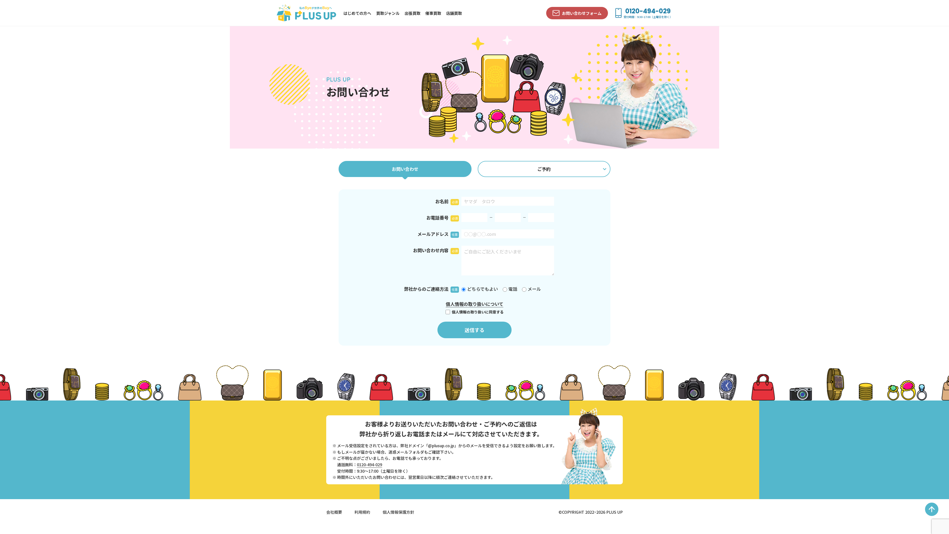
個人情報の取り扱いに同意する (477, 312)
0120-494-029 (369, 464)
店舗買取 (454, 13)
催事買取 (433, 13)
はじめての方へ (357, 13)
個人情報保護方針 (398, 512)
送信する (474, 330)
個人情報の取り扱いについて (474, 304)
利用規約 (362, 512)
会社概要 (334, 512)
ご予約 (544, 169)
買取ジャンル (388, 13)
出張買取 (412, 13)
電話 (512, 289)
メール (534, 289)
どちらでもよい (482, 289)
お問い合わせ (405, 169)
